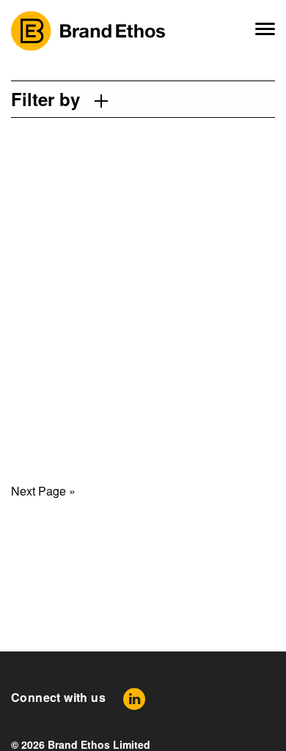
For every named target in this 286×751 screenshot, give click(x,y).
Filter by (45, 98)
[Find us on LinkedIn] (134, 698)
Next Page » (43, 490)
